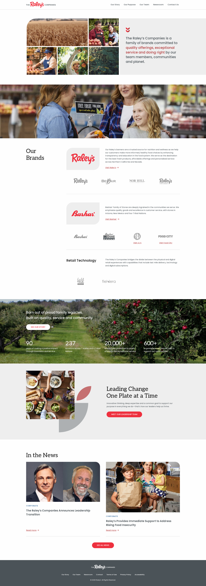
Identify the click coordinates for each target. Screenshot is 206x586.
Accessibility (140, 574)
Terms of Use (111, 574)
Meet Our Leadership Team (124, 414)
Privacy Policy (125, 574)
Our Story (115, 4)
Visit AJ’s (137, 242)
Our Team (144, 4)
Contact (99, 574)
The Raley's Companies (41, 5)
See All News (103, 545)
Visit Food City (165, 242)
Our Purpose (130, 4)
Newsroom (158, 4)
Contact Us (173, 4)
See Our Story (38, 327)
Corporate (32, 506)
